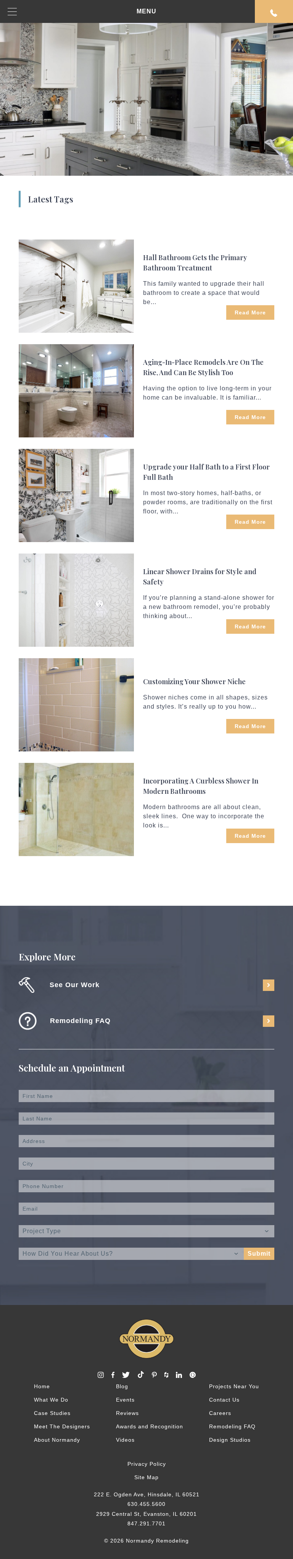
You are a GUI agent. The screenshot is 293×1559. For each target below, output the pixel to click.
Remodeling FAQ (232, 1426)
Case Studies (52, 1413)
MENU (146, 11)
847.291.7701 (146, 1523)
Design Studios (230, 1440)
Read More (250, 312)
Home (42, 1386)
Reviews (127, 1413)
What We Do (51, 1400)
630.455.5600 (146, 1504)
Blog (122, 1386)
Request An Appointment (274, 11)
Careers (220, 1413)
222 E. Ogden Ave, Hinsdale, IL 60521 (147, 1494)
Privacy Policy (146, 1464)
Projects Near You (234, 1386)
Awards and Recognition (149, 1426)
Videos (125, 1440)
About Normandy (57, 1440)
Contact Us (224, 1400)
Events (125, 1400)
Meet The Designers (62, 1426)
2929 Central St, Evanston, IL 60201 (146, 1514)
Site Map (146, 1477)
